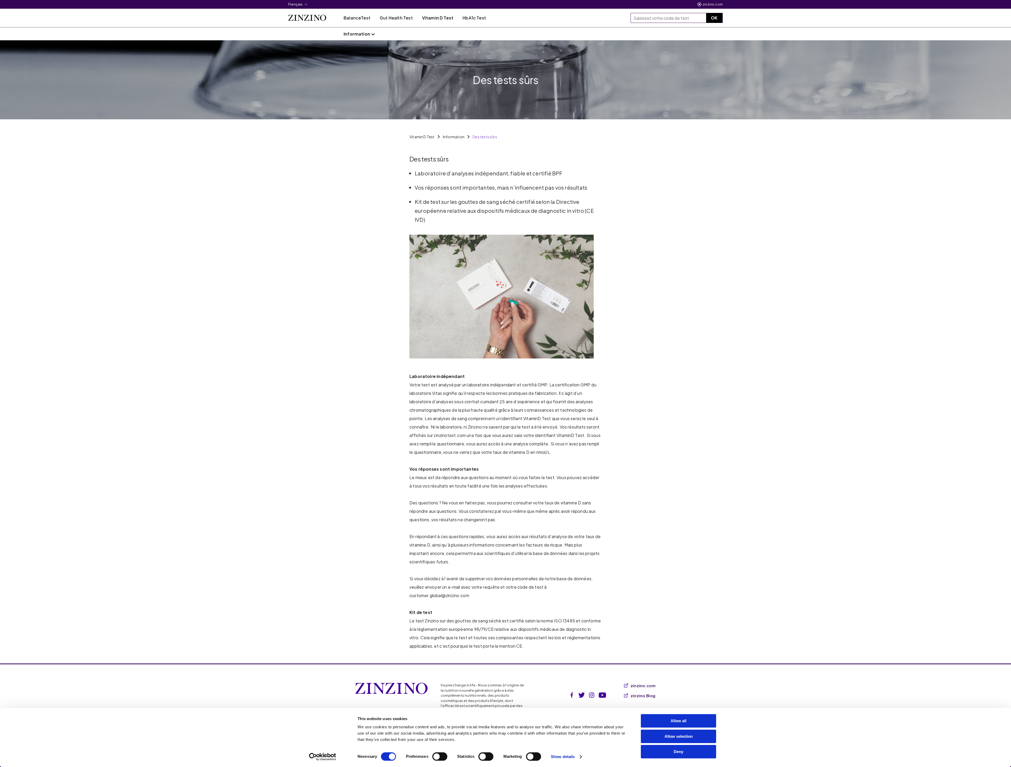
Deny (678, 751)
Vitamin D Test (422, 136)
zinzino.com (713, 4)
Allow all (678, 721)
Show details (563, 756)
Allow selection (679, 736)
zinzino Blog (643, 695)
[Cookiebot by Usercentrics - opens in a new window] (323, 757)
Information (453, 136)
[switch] (439, 756)
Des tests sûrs (485, 136)
